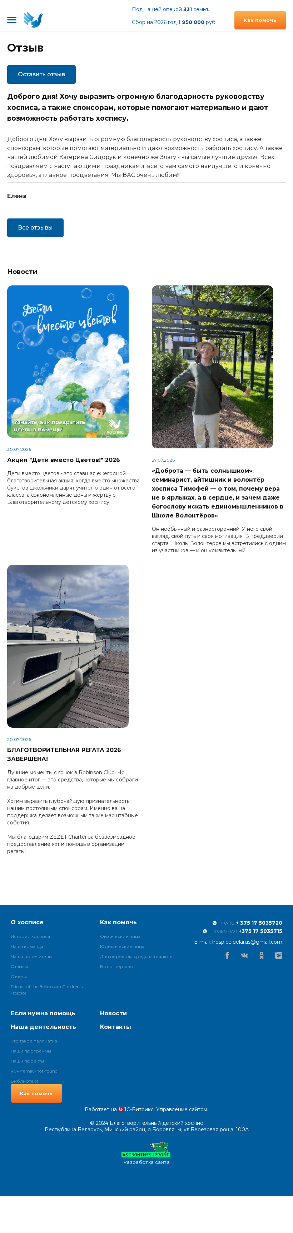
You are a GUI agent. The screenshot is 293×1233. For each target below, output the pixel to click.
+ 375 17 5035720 (259, 923)
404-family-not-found (34, 1070)
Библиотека (25, 1080)
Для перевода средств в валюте (136, 956)
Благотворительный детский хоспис (33, 20)
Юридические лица (122, 946)
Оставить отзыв (41, 74)
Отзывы (19, 966)
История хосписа (30, 936)
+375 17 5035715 (260, 931)
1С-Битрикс (139, 1109)
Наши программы (31, 1050)
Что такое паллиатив (34, 1040)
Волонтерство (116, 966)
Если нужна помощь (43, 1013)
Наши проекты (27, 1060)
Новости (113, 1013)
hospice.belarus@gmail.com (247, 942)
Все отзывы (35, 227)
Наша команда (27, 946)
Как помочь (260, 20)
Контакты (115, 1027)
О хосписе (27, 922)
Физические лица (120, 936)
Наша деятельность (43, 1027)
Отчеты (19, 976)
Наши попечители (31, 956)
